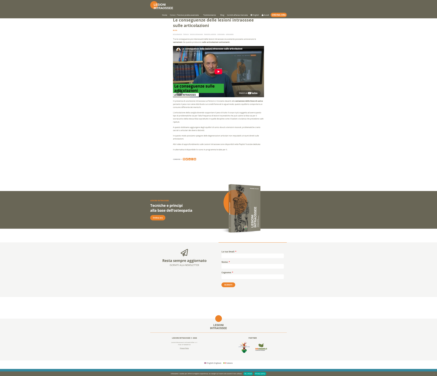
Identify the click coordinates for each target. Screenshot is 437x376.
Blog (222, 15)
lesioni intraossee (196, 34)
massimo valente (210, 34)
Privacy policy (260, 374)
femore (186, 34)
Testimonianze (209, 15)
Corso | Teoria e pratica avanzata (184, 15)
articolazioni (177, 34)
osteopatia (230, 34)
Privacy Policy (184, 348)
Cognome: (227, 272)
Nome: (225, 262)
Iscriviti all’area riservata (237, 15)
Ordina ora (279, 14)
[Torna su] (218, 329)
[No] (434, 374)
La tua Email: (228, 251)
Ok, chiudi (248, 374)
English (255, 15)
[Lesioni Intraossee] (161, 9)
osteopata (221, 34)
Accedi (266, 15)
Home (164, 15)
